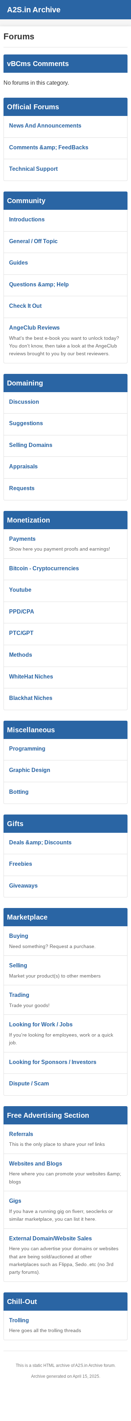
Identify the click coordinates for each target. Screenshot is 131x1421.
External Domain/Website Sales (50, 1238)
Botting (19, 792)
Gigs (15, 1201)
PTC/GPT (21, 633)
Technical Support (33, 169)
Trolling (19, 1320)
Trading (19, 995)
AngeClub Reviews (34, 328)
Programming (27, 749)
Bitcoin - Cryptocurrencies (44, 568)
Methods (20, 655)
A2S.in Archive (33, 9)
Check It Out (25, 306)
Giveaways (23, 886)
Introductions (27, 219)
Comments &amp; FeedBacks (48, 147)
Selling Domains (30, 445)
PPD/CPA (21, 612)
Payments (22, 539)
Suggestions (26, 423)
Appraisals (23, 466)
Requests (22, 488)
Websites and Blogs (35, 1164)
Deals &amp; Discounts (40, 842)
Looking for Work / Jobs (41, 1024)
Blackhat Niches (30, 698)
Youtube (20, 590)
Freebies (20, 864)
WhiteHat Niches (31, 677)
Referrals (21, 1134)
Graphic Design (29, 770)
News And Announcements (45, 126)
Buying (18, 936)
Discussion (24, 402)
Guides (18, 263)
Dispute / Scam (29, 1083)
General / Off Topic (33, 241)
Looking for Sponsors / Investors (52, 1062)
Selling (18, 965)
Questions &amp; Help (39, 284)
